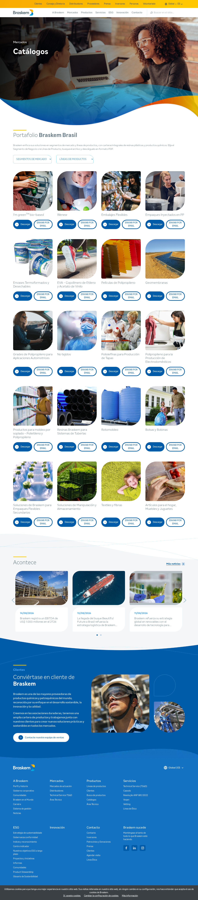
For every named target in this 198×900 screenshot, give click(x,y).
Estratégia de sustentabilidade (27, 833)
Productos (86, 12)
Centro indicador (21, 846)
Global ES (174, 4)
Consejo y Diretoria (56, 4)
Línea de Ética (129, 809)
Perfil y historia (20, 786)
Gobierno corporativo (23, 791)
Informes (17, 863)
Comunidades (19, 795)
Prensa (107, 4)
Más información (130, 896)
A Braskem (58, 12)
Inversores (120, 4)
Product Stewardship (23, 872)
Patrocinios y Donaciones (99, 842)
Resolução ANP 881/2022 (135, 795)
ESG (111, 12)
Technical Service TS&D (61, 795)
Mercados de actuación (61, 786)
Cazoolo (127, 791)
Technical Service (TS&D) (135, 786)
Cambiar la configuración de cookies (101, 896)
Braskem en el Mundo (23, 800)
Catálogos (91, 800)
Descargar (25, 224)
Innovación (122, 12)
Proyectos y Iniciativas (23, 859)
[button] (97, 635)
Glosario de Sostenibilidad (25, 877)
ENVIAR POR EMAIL (43, 224)
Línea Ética (92, 860)
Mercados (72, 12)
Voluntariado (149, 4)
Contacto (137, 12)
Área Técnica (56, 800)
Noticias (17, 813)
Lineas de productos (96, 786)
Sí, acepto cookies (72, 896)
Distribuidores (76, 4)
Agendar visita (93, 855)
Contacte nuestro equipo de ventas (44, 737)
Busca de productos (96, 795)
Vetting (126, 804)
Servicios (100, 12)
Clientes (38, 4)
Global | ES (174, 767)
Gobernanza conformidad (25, 837)
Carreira (17, 804)
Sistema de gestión (22, 809)
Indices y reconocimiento (25, 842)
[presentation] (13, 600)
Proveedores (93, 4)
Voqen (126, 800)
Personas (134, 4)
